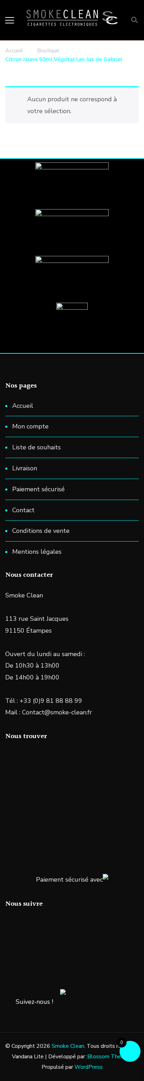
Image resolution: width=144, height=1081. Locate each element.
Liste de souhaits (36, 447)
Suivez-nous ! (34, 1002)
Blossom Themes (109, 1056)
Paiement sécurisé (38, 489)
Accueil (22, 406)
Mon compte (30, 426)
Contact (23, 510)
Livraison (24, 468)
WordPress (88, 1067)
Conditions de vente (41, 531)
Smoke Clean (68, 1046)
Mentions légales (37, 551)
